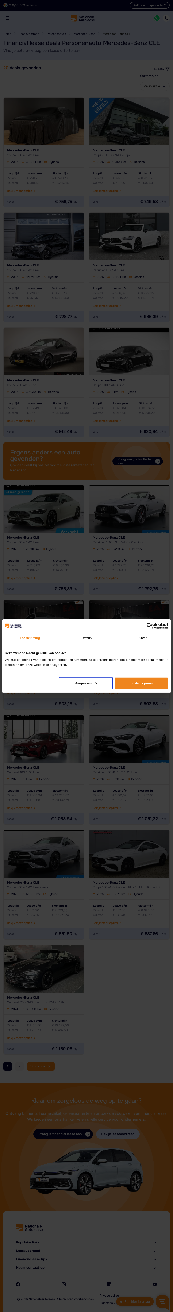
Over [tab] (143, 638)
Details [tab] (86, 638)
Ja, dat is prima (141, 683)
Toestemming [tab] (30, 638)
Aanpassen (83, 683)
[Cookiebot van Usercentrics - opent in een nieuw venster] (149, 626)
